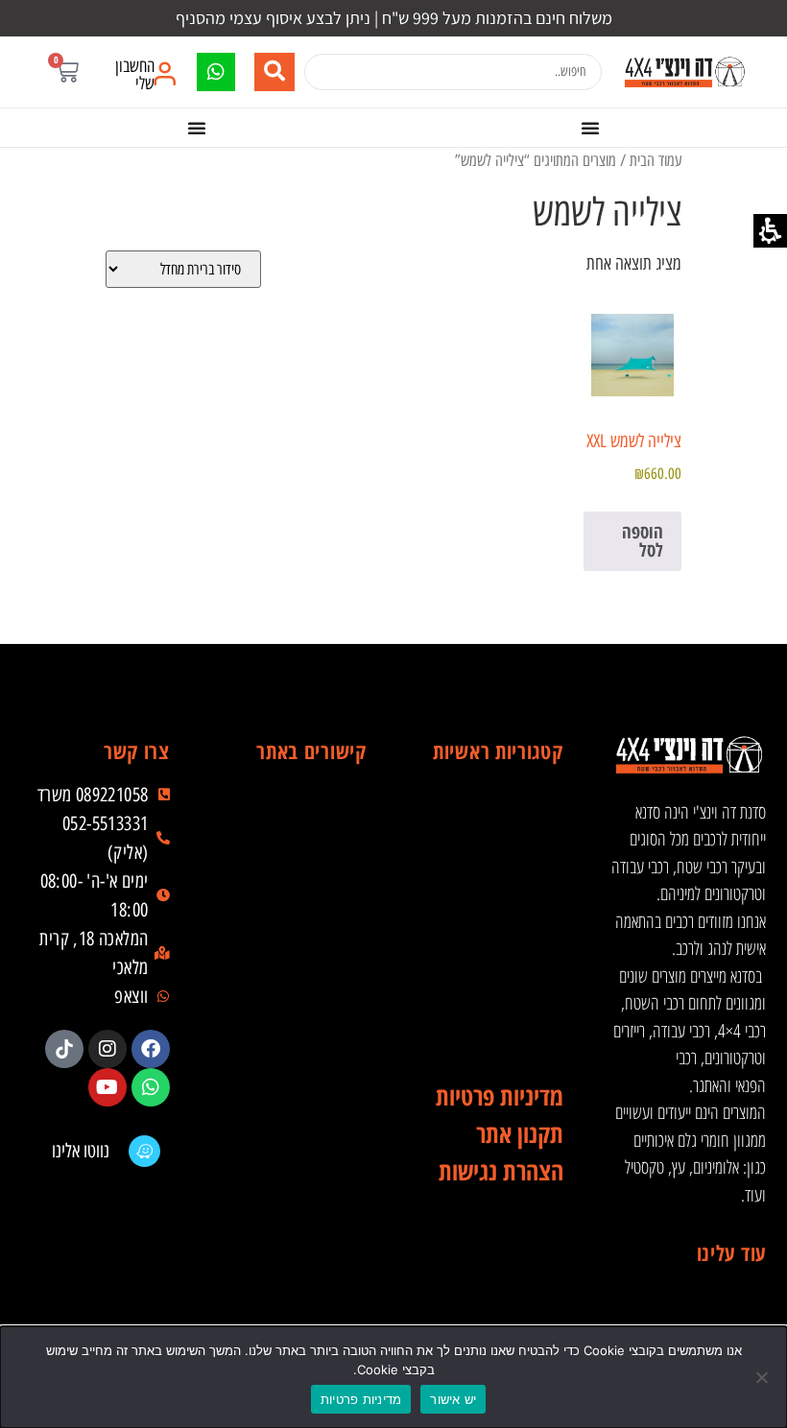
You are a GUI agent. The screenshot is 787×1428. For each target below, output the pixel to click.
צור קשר (297, 1078)
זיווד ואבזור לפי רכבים (493, 1039)
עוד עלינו (731, 1252)
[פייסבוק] (150, 1049)
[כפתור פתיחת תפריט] (590, 127)
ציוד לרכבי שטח (493, 886)
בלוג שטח (297, 924)
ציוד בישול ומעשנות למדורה (493, 1001)
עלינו (297, 886)
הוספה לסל (642, 540)
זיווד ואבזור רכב (493, 847)
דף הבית (297, 809)
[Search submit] (274, 72)
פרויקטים (297, 962)
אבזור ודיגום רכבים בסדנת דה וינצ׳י (493, 809)
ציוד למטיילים (493, 924)
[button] (67, 71)
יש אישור (453, 1399)
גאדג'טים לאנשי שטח (493, 962)
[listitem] (150, 1049)
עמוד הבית (655, 160)
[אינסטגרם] (107, 1049)
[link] (684, 72)
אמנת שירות (297, 1039)
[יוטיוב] (107, 1087)
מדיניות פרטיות (361, 1399)
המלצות (297, 1001)
